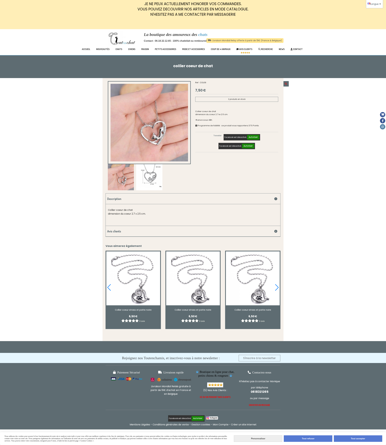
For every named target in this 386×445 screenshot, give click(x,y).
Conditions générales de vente (171, 424)
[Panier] (382, 114)
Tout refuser (308, 438)
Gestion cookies (200, 424)
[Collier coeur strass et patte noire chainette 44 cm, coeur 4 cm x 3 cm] (133, 278)
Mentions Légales (140, 424)
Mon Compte (220, 424)
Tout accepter (358, 438)
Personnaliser (258, 438)
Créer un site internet (243, 424)
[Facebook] (382, 120)
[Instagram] (382, 126)
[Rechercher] (286, 84)
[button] (109, 287)
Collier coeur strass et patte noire (133, 309)
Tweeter (218, 135)
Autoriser (253, 137)
